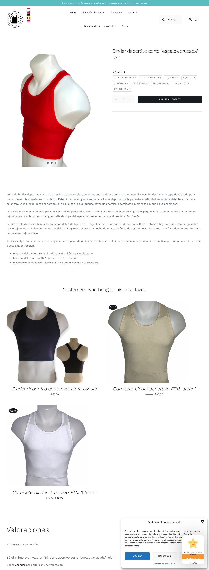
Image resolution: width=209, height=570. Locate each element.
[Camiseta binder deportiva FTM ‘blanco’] (47, 445)
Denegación (164, 556)
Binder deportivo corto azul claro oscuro (54, 389)
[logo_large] (15, 12)
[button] (202, 522)
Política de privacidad (164, 564)
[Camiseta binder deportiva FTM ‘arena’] (147, 342)
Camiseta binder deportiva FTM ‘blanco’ (55, 492)
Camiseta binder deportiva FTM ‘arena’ (154, 389)
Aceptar (137, 556)
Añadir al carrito (170, 99)
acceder (20, 564)
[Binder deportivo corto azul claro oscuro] (47, 342)
